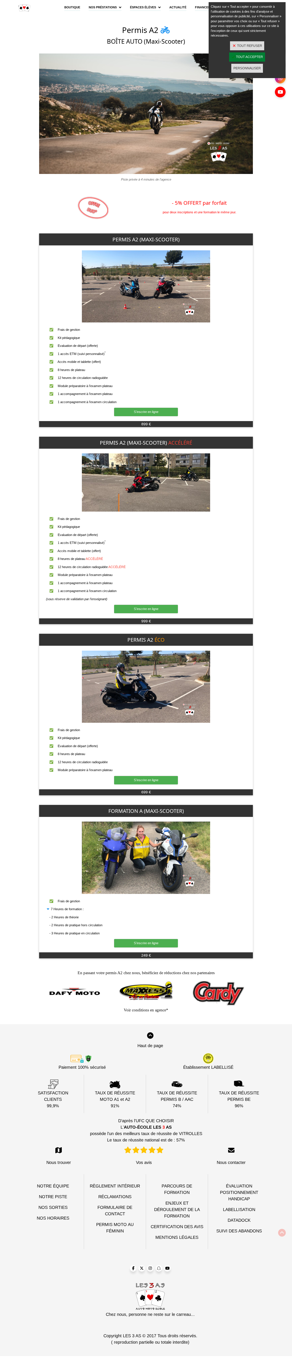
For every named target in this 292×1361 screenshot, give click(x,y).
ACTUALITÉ (177, 7)
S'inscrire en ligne (146, 412)
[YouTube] (280, 92)
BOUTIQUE (72, 7)
